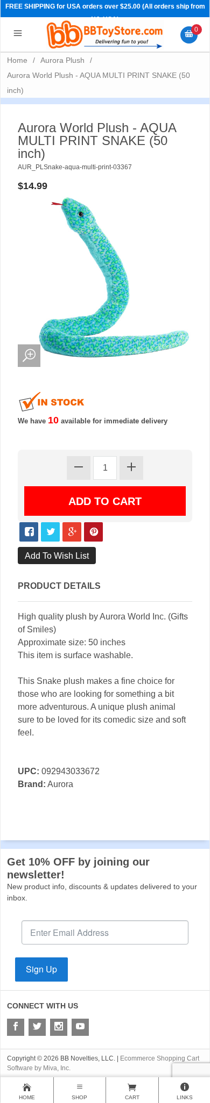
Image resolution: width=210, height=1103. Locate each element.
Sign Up (41, 969)
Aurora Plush (62, 60)
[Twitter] (37, 1027)
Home (17, 60)
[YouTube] (80, 1027)
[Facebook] (15, 1027)
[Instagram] (58, 1027)
